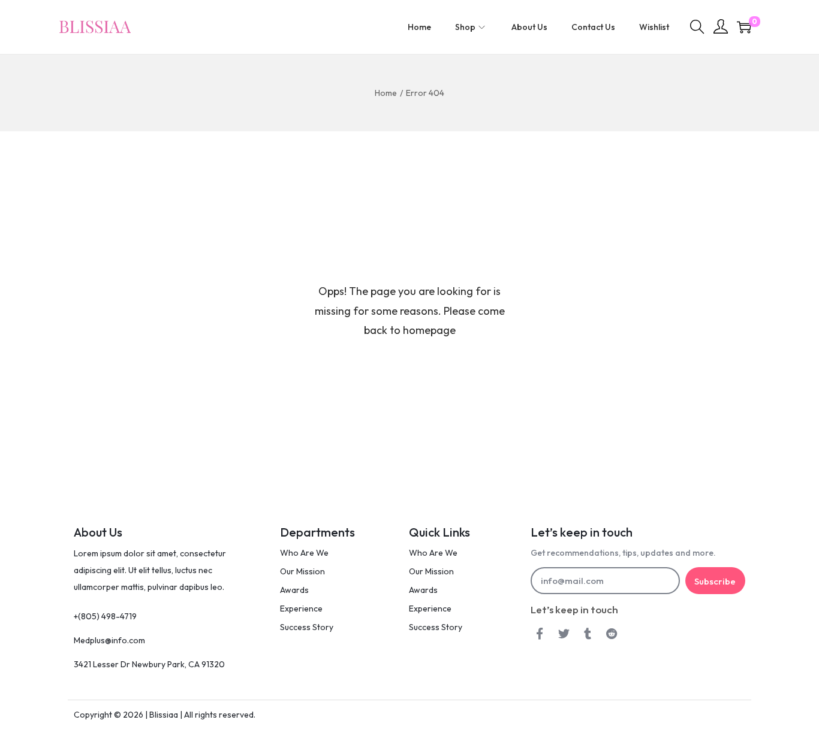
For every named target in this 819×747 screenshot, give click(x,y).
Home (386, 93)
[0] (744, 27)
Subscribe (715, 581)
